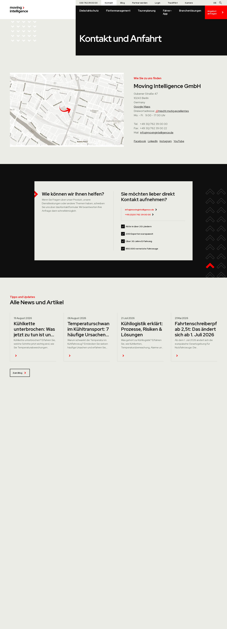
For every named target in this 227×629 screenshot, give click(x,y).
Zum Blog (17, 372)
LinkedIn (153, 141)
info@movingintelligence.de (156, 132)
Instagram (166, 141)
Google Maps (142, 106)
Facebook (140, 141)
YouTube (179, 141)
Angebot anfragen (212, 12)
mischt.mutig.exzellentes (172, 111)
